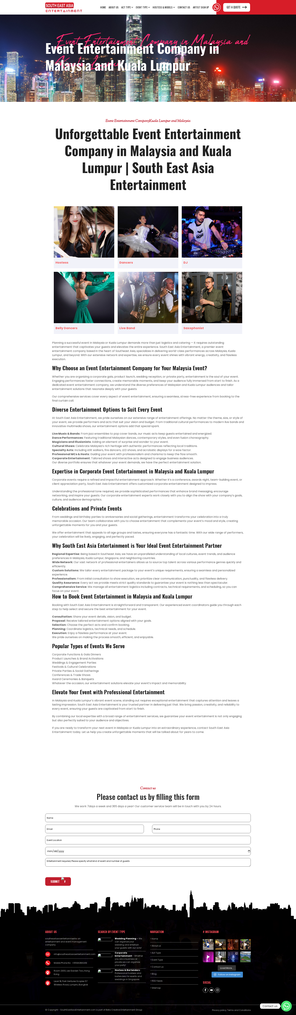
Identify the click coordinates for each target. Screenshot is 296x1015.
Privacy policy (219, 1010)
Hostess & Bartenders (127, 970)
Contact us (184, 7)
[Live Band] (148, 297)
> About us (155, 945)
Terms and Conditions (239, 1010)
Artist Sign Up (201, 7)
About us (114, 7)
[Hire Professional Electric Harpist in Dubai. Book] (208, 944)
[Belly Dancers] (84, 297)
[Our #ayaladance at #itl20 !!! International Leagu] (245, 956)
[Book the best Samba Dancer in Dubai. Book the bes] (245, 944)
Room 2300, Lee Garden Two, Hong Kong (72, 972)
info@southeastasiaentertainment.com (73, 954)
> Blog (153, 973)
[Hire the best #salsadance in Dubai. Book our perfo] (220, 944)
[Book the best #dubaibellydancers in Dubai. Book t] (208, 956)
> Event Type (156, 959)
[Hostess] (84, 232)
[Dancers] (148, 232)
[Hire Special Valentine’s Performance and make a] (233, 944)
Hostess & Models (162, 7)
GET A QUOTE (233, 7)
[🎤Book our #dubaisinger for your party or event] (220, 956)
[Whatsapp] (286, 1006)
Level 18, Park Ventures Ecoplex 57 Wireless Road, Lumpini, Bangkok (71, 983)
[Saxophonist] (212, 297)
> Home (154, 938)
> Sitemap (155, 987)
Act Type (126, 7)
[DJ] (212, 232)
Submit (55, 881)
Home (103, 7)
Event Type (141, 7)
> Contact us (157, 966)
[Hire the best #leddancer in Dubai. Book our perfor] (233, 956)
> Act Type (155, 952)
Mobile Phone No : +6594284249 (70, 962)
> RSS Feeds (156, 980)
